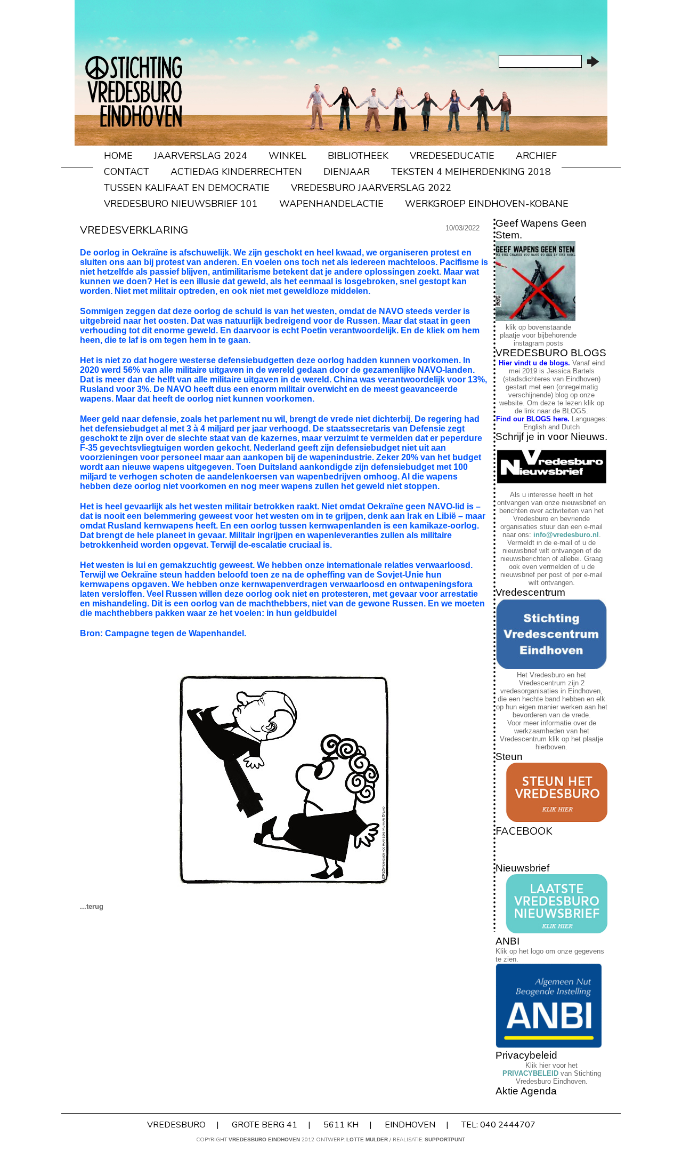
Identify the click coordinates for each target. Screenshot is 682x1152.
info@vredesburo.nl (566, 535)
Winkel (287, 155)
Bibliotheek (358, 155)
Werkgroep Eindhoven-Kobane (487, 203)
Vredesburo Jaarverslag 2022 (371, 187)
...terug (91, 906)
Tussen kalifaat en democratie (187, 187)
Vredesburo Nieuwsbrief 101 (181, 203)
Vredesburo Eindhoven (264, 1139)
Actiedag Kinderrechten (236, 171)
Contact (126, 171)
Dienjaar (346, 171)
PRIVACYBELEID (530, 1073)
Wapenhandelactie (331, 203)
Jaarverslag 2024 (200, 155)
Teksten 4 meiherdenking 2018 (471, 171)
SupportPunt (445, 1139)
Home (118, 155)
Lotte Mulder (367, 1139)
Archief (536, 155)
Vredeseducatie (452, 155)
